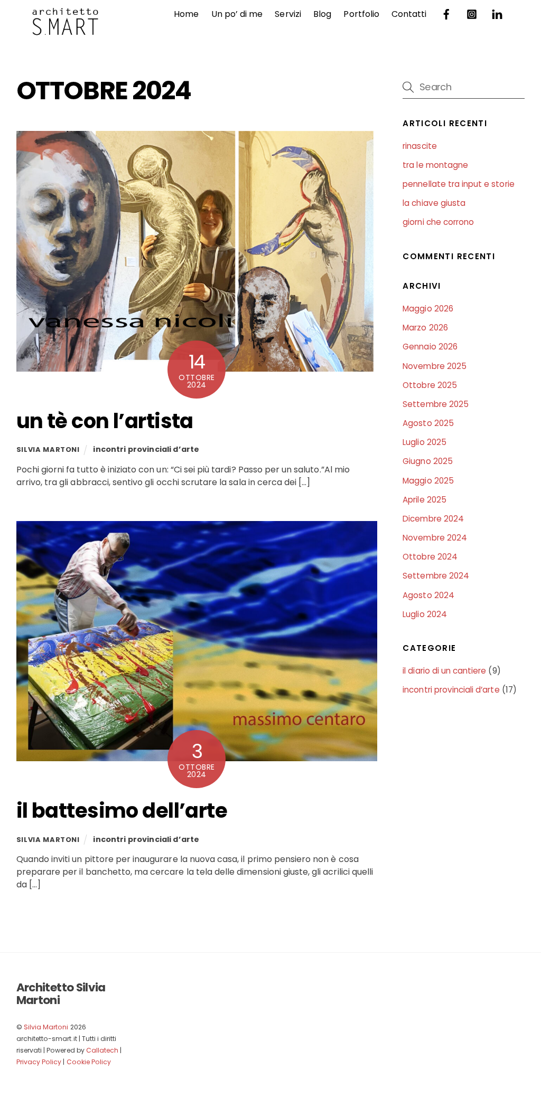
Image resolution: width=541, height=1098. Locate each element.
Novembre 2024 (435, 537)
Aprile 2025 (424, 499)
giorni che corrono (438, 222)
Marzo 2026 (425, 327)
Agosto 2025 (428, 423)
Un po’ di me (237, 14)
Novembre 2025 (435, 366)
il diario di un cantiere (444, 670)
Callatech (102, 1050)
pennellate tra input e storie (458, 184)
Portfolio (361, 14)
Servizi (288, 14)
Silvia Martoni (48, 449)
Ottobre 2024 (430, 556)
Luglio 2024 (425, 614)
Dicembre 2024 (433, 518)
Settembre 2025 (436, 404)
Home (186, 14)
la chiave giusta (434, 203)
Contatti (408, 14)
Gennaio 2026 (430, 346)
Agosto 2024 (428, 595)
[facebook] (446, 13)
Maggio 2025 (428, 480)
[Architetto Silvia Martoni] (65, 30)
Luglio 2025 (424, 442)
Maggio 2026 (428, 308)
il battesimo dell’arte (121, 811)
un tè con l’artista (104, 421)
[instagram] (471, 13)
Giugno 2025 (428, 461)
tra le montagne (435, 165)
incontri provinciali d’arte (146, 449)
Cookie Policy (89, 1061)
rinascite (419, 146)
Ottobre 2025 (430, 385)
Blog (322, 14)
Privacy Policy (39, 1061)
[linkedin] (497, 13)
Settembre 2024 (436, 575)
